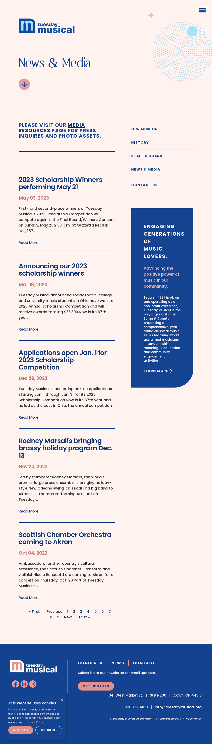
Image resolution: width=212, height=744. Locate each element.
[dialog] (35, 718)
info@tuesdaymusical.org (178, 707)
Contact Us (144, 185)
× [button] (61, 700)
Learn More (156, 370)
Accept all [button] (21, 730)
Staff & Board (147, 156)
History (140, 142)
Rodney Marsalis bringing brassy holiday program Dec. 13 (65, 448)
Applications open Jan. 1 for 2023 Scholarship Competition (63, 360)
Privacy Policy (192, 719)
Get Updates (96, 686)
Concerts (90, 662)
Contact (144, 662)
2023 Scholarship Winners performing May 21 (60, 183)
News (117, 662)
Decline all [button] (48, 730)
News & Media (145, 169)
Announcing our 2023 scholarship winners (53, 269)
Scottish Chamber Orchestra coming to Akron (65, 538)
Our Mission (144, 129)
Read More (29, 242)
